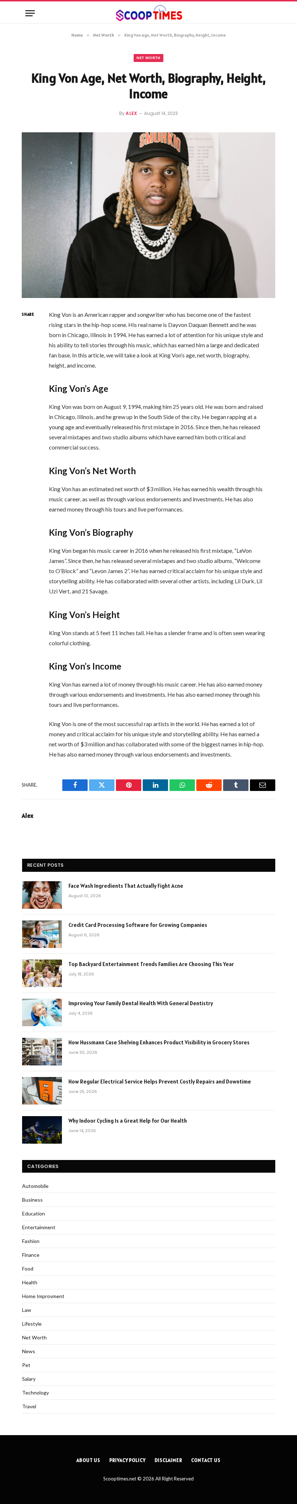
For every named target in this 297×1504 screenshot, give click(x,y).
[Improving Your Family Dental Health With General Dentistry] (42, 1012)
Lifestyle (32, 1324)
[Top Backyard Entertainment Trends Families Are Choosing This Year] (42, 973)
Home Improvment (43, 1296)
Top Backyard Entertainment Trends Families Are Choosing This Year (151, 964)
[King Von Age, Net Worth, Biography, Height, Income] (148, 215)
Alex (131, 113)
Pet (26, 1365)
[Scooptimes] (148, 13)
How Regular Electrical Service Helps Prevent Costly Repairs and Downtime (159, 1081)
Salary (28, 1379)
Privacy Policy (127, 1460)
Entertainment (38, 1227)
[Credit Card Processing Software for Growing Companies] (42, 934)
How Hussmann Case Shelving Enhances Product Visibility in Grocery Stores (159, 1042)
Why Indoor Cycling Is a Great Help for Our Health (127, 1120)
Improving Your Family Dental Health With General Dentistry (140, 1003)
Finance (30, 1255)
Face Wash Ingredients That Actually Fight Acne (126, 885)
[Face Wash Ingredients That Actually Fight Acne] (42, 895)
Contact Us (206, 1460)
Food (27, 1268)
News (28, 1351)
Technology (35, 1392)
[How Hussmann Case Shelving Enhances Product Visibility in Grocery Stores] (42, 1051)
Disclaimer (168, 1460)
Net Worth (148, 58)
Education (33, 1213)
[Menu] (30, 13)
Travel (29, 1406)
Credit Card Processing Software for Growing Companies (137, 924)
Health (29, 1282)
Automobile (35, 1186)
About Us (88, 1460)
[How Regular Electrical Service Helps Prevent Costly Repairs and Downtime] (42, 1091)
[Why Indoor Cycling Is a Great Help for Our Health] (42, 1130)
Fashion (30, 1241)
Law (26, 1310)
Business (32, 1200)
